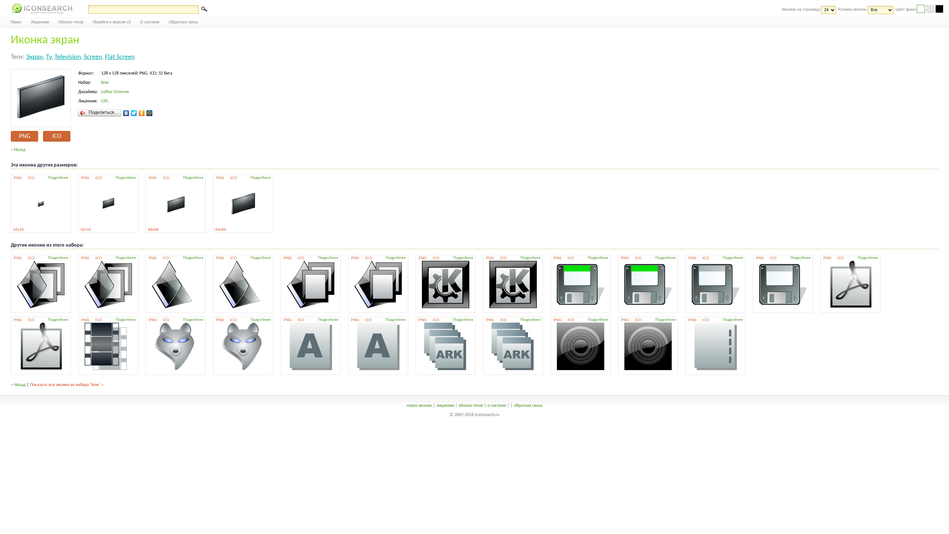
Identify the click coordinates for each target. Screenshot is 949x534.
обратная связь (528, 405)
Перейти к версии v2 (112, 22)
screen (93, 57)
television (67, 57)
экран (34, 57)
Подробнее (58, 177)
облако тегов (471, 405)
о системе (496, 405)
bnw (105, 82)
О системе (149, 22)
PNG (24, 136)
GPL (104, 101)
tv (49, 57)
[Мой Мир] (149, 113)
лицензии (445, 405)
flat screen (120, 57)
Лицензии (40, 22)
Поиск (16, 22)
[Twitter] (134, 113)
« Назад (18, 150)
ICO (56, 136)
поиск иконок (419, 405)
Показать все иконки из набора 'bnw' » (66, 385)
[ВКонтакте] (126, 113)
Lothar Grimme (115, 92)
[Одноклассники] (142, 113)
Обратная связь (183, 22)
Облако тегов (70, 22)
